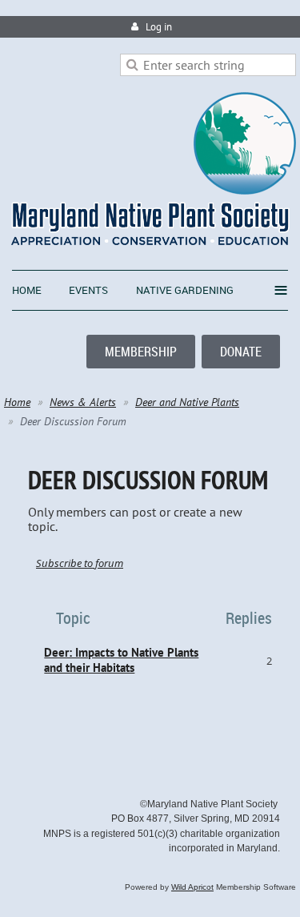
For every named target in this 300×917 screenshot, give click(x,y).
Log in (159, 27)
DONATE (241, 351)
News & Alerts (83, 402)
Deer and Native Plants (187, 402)
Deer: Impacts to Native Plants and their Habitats (121, 660)
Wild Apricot (192, 887)
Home (17, 402)
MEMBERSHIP (141, 351)
